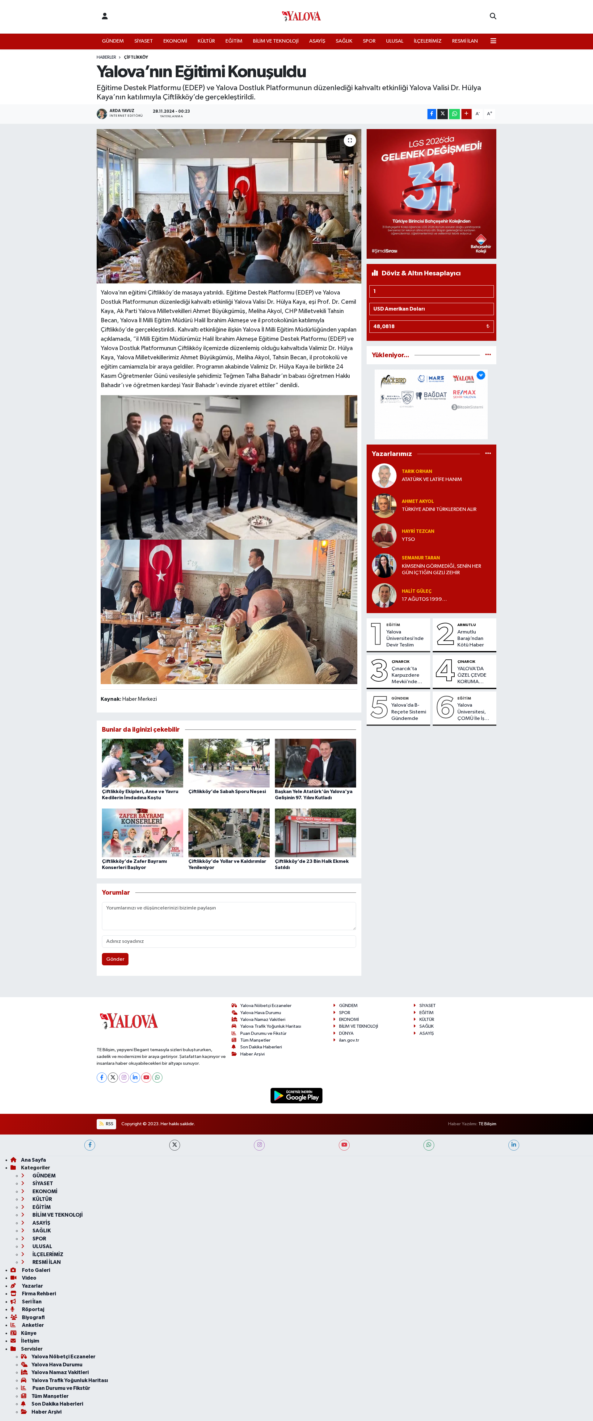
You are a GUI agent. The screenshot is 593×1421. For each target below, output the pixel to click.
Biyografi (33, 1317)
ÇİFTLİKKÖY (136, 57)
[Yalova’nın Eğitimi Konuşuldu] (229, 206)
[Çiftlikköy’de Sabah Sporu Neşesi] (229, 763)
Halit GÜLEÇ (416, 591)
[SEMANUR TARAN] (384, 565)
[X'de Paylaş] (442, 114)
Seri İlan (31, 1301)
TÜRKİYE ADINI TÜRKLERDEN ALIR (439, 509)
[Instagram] (124, 1077)
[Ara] (493, 17)
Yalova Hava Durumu (260, 1012)
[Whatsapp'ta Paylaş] (454, 114)
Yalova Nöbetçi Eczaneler (266, 1005)
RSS (109, 1124)
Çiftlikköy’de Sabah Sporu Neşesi (227, 791)
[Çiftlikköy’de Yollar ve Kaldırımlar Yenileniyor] (229, 832)
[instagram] (259, 1145)
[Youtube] (146, 1077)
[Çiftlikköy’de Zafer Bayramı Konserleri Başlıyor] (142, 832)
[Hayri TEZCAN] (384, 535)
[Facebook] (102, 1077)
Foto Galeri (35, 1270)
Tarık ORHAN (417, 471)
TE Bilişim (487, 1124)
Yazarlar (32, 1286)
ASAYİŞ (317, 41)
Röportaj (32, 1309)
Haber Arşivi (252, 1054)
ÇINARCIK (401, 661)
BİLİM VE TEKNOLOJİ (276, 41)
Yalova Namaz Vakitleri (262, 1019)
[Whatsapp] (157, 1077)
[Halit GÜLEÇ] (384, 595)
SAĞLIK (344, 41)
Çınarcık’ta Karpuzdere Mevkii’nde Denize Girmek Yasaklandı (409, 675)
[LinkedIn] (135, 1077)
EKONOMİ (175, 41)
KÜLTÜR (206, 41)
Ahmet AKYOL (418, 501)
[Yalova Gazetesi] (301, 17)
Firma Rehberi (38, 1293)
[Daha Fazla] (466, 114)
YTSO (408, 539)
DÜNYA (346, 1033)
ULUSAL (394, 41)
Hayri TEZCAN (418, 531)
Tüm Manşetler (255, 1040)
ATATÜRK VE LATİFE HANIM (432, 479)
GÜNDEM (113, 41)
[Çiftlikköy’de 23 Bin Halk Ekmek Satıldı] (315, 832)
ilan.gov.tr (349, 1040)
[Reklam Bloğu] (431, 193)
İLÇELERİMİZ (428, 41)
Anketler (32, 1325)
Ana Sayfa (33, 1160)
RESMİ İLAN (465, 41)
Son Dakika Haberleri (261, 1047)
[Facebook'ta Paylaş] (431, 114)
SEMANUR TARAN (421, 558)
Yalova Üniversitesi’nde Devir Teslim (405, 638)
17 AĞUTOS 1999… (424, 599)
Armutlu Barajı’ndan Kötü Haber (470, 638)
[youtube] (344, 1145)
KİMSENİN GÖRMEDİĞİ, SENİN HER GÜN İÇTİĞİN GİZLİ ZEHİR (441, 569)
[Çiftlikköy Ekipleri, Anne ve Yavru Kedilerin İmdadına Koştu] (142, 763)
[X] (113, 1077)
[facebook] (89, 1145)
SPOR (369, 41)
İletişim (30, 1341)
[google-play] (296, 1095)
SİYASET (143, 41)
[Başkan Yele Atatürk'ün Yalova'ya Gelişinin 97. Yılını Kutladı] (315, 763)
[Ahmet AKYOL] (384, 505)
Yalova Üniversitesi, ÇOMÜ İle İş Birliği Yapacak (474, 712)
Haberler (106, 57)
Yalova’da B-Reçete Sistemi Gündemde (408, 712)
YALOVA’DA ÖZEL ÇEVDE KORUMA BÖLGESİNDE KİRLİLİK (472, 675)
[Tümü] (488, 355)
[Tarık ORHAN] (384, 475)
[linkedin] (513, 1145)
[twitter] (174, 1145)
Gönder (115, 959)
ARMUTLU (466, 625)
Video (28, 1278)
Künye (28, 1333)
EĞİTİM (233, 41)
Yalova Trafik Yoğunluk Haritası (270, 1026)
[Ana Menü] (493, 41)
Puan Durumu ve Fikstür (263, 1033)
